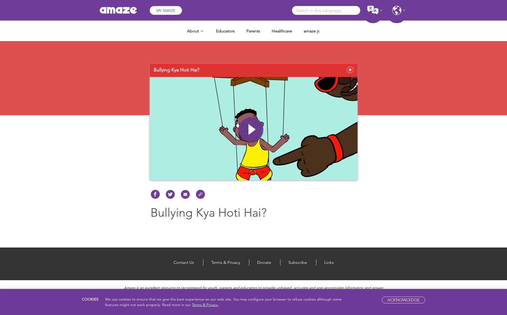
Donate (264, 262)
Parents (253, 30)
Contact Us (183, 262)
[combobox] (326, 10)
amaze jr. (312, 30)
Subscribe (297, 262)
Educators (225, 30)
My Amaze (165, 10)
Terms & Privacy (225, 262)
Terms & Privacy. (205, 304)
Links (329, 262)
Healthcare (282, 30)
